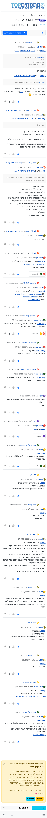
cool (34, 42)
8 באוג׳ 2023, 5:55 (27, 479)
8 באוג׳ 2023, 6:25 (27, 627)
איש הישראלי (38, 320)
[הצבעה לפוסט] (13, 102)
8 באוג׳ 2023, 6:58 (27, 660)
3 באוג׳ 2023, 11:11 (27, 236)
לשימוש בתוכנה (34, 299)
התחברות (30, 799)
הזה (21, 91)
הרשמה (39, 799)
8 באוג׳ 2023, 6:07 (27, 592)
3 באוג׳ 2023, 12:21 (24, 347)
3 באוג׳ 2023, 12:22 (21, 374)
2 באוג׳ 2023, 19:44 (25, 47)
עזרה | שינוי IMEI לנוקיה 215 (25, 50)
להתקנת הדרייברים (30, 297)
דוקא (41, 396)
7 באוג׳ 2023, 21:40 (27, 450)
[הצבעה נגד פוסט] (5, 102)
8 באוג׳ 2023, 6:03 (27, 539)
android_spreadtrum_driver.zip (28, 294)
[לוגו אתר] (28, 6)
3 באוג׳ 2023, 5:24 (27, 115)
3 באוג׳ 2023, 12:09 (24, 287)
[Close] (4, 763)
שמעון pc (39, 258)
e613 (41, 450)
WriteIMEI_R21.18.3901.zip (35, 264)
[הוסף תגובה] (18, 102)
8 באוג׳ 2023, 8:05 (22, 687)
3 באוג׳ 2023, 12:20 (21, 320)
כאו (35, 429)
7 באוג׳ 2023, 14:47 (24, 426)
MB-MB (40, 47)
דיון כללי (42, 25)
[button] (43, 814)
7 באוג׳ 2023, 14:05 (27, 396)
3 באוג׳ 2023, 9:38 (25, 167)
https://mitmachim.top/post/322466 (30, 696)
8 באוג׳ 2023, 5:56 (27, 509)
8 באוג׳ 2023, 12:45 (27, 717)
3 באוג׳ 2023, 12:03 (24, 258)
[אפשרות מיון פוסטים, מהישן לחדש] (42, 32)
